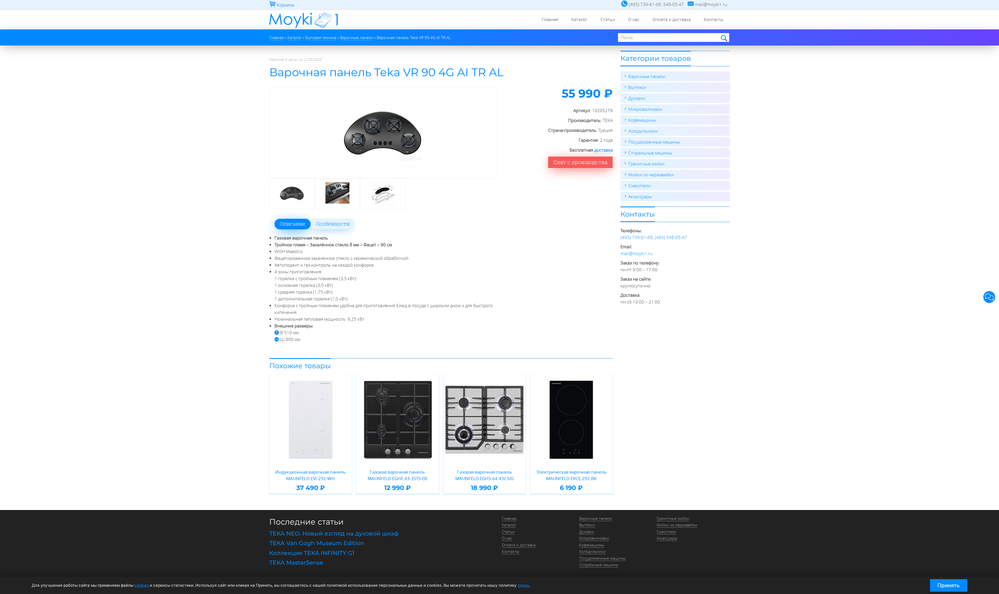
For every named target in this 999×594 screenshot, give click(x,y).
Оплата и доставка (671, 19)
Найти (723, 38)
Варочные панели (646, 76)
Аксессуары (640, 196)
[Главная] (303, 28)
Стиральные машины (650, 153)
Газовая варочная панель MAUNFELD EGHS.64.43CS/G (484, 475)
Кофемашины (642, 120)
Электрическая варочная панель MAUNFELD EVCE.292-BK (571, 475)
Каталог (579, 19)
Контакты (713, 19)
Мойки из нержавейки (651, 175)
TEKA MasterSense (296, 562)
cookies (141, 585)
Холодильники (643, 131)
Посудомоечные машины (654, 142)
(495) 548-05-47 (671, 237)
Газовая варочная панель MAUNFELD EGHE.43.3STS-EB (397, 475)
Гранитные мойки (646, 164)
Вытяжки (637, 87)
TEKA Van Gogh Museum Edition (316, 543)
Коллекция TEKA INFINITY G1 (311, 553)
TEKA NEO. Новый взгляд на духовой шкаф (334, 533)
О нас (633, 19)
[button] (989, 297)
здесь (523, 585)
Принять (948, 585)
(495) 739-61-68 (636, 237)
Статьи (607, 19)
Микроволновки (645, 109)
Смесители (639, 186)
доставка (603, 150)
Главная (550, 19)
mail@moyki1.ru (636, 253)
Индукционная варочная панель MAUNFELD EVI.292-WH (310, 475)
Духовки (636, 98)
